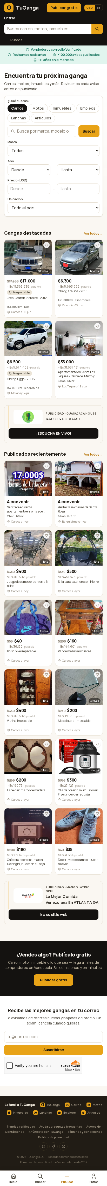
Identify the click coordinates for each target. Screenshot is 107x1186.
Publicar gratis (63, 7)
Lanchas (18, 118)
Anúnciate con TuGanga (46, 1132)
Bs (99, 8)
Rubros (16, 39)
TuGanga (50, 1105)
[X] (63, 1146)
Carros (17, 108)
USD (89, 8)
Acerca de (93, 1126)
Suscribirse (53, 1049)
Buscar (89, 131)
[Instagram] (43, 1146)
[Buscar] (97, 29)
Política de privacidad (53, 1137)
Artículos (43, 118)
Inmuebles (62, 108)
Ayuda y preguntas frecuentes (60, 1126)
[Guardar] (46, 245)
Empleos (87, 108)
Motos (38, 108)
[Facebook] (53, 1146)
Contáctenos (14, 1132)
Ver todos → (93, 234)
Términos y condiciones (85, 1132)
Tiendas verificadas (20, 1126)
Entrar (9, 18)
